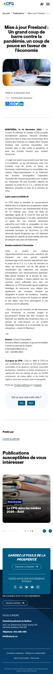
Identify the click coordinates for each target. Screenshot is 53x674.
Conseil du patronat (11, 439)
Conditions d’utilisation (15, 653)
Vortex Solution (31, 671)
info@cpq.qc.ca (10, 636)
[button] (44, 531)
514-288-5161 (14, 632)
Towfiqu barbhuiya (22, 385)
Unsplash (38, 385)
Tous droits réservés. (41, 669)
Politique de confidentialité (35, 653)
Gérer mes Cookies (21, 658)
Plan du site (34, 658)
